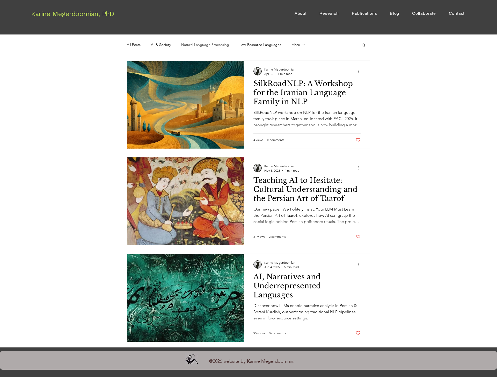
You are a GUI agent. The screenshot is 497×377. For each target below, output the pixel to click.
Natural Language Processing (205, 44)
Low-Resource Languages (260, 44)
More (295, 44)
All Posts (134, 44)
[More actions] (360, 71)
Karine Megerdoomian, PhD (72, 14)
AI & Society (161, 44)
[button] (363, 45)
